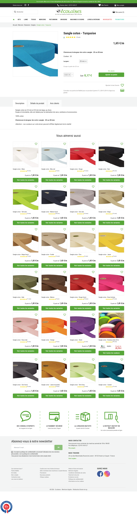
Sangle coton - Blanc (19, 169)
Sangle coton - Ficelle (47, 254)
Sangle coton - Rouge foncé (78, 297)
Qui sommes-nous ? (16, 468)
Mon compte (14, 475)
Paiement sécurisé (73, 475)
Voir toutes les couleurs (111, 353)
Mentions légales (73, 470)
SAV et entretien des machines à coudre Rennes (53, 470)
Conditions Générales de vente (77, 473)
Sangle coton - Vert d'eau (77, 385)
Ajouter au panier (111, 75)
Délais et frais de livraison (75, 468)
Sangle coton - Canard (105, 385)
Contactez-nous (15, 477)
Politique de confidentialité (75, 479)
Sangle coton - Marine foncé (49, 212)
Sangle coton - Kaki (18, 297)
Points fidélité (15, 470)
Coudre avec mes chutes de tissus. (50, 468)
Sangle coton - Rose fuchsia (107, 297)
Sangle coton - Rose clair (20, 340)
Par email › (72, 448)
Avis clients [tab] (54, 103)
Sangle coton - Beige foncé (21, 254)
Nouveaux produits (45, 475)
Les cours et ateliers (17, 479)
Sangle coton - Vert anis (20, 212)
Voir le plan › (72, 458)
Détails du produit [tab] (37, 103)
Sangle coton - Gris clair (77, 212)
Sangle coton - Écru (75, 254)
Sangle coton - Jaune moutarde (50, 385)
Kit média (14, 473)
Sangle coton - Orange (47, 340)
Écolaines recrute (73, 477)
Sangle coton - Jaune (105, 254)
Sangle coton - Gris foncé (20, 385)
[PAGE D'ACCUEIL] (14, 20)
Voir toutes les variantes (25, 180)
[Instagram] (25, 5)
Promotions (43, 473)
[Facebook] (28, 5)
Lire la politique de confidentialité (28, 454)
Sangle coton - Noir (104, 169)
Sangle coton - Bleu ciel (48, 169)
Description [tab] (19, 103)
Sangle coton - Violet (76, 340)
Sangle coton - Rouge (76, 169)
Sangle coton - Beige (105, 212)
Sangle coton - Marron (47, 297)
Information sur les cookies (76, 481)
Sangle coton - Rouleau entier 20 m (109, 340)
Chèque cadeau (44, 477)
